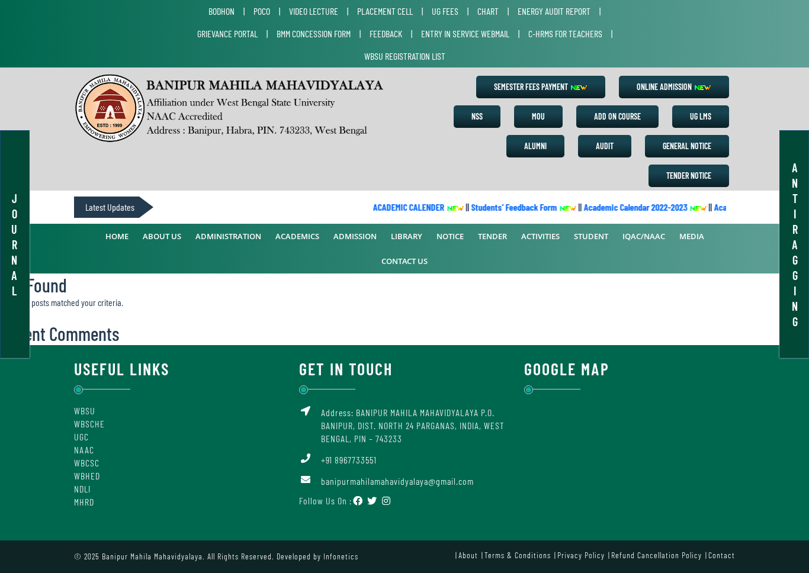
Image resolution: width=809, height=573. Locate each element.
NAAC (84, 449)
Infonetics (340, 556)
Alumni (535, 146)
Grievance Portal (227, 33)
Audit (605, 146)
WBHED (87, 475)
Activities (540, 236)
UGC (81, 436)
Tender (492, 236)
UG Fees (445, 11)
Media (691, 236)
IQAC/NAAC (643, 236)
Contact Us (404, 261)
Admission (355, 236)
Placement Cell (385, 11)
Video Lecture (313, 11)
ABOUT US (162, 236)
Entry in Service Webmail (465, 33)
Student (591, 236)
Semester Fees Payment (532, 87)
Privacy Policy (581, 555)
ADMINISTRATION (228, 236)
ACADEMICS (297, 236)
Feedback (386, 33)
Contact (721, 555)
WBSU (84, 410)
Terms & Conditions (517, 555)
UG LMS (700, 116)
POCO (261, 11)
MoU (538, 116)
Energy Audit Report (554, 11)
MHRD (84, 501)
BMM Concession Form (314, 33)
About (468, 555)
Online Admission (665, 87)
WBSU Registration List (404, 56)
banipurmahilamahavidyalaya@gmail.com (397, 481)
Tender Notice (688, 175)
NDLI (82, 488)
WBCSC (86, 462)
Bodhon (221, 11)
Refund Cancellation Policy (656, 555)
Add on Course (617, 116)
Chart (488, 11)
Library (406, 236)
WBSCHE (89, 423)
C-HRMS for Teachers (565, 33)
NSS (477, 116)
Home (117, 236)
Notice (450, 236)
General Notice (687, 146)
